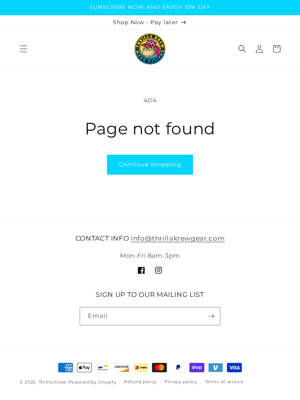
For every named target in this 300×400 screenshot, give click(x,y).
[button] (23, 48)
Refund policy (140, 381)
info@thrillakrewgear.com (178, 238)
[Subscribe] (211, 316)
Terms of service (224, 381)
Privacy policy (180, 381)
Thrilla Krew (53, 382)
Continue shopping (150, 164)
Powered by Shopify (92, 382)
